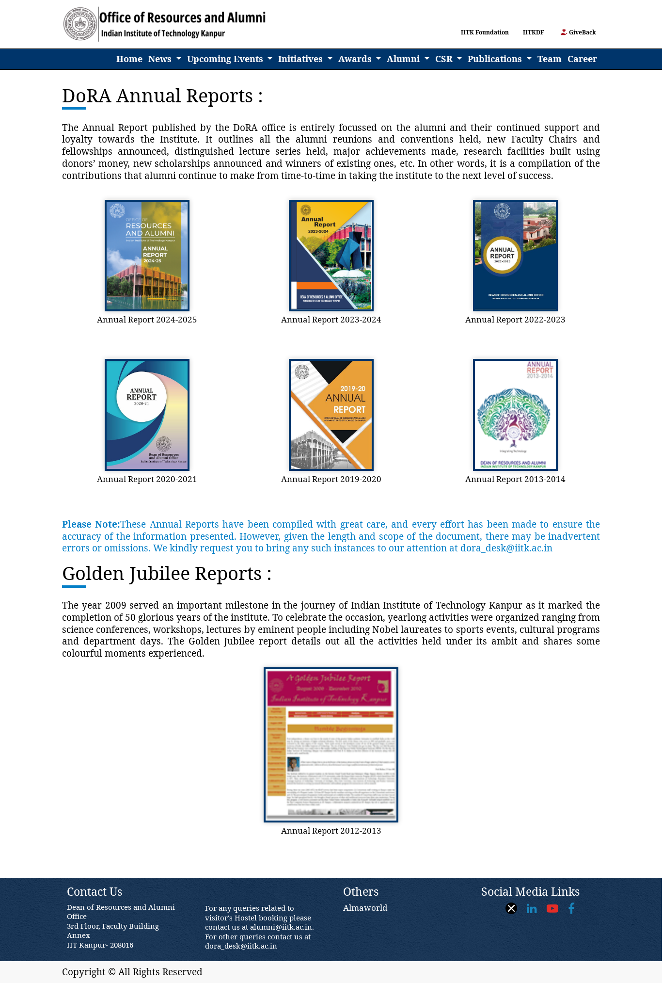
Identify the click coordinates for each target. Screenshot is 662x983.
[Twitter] (511, 909)
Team (549, 58)
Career (582, 58)
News (161, 58)
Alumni (404, 58)
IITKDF (535, 32)
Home (130, 58)
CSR (445, 58)
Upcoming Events (226, 58)
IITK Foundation (483, 32)
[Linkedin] (532, 908)
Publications (496, 58)
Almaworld (365, 907)
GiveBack (581, 32)
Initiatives (301, 58)
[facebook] (571, 908)
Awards (356, 58)
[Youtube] (552, 908)
